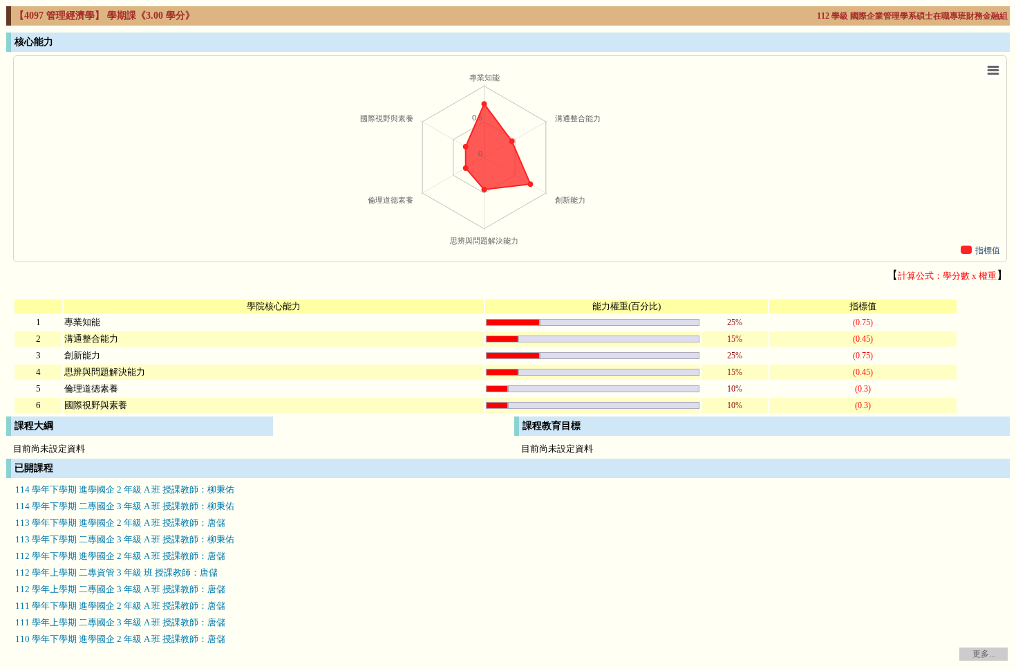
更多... (983, 654)
